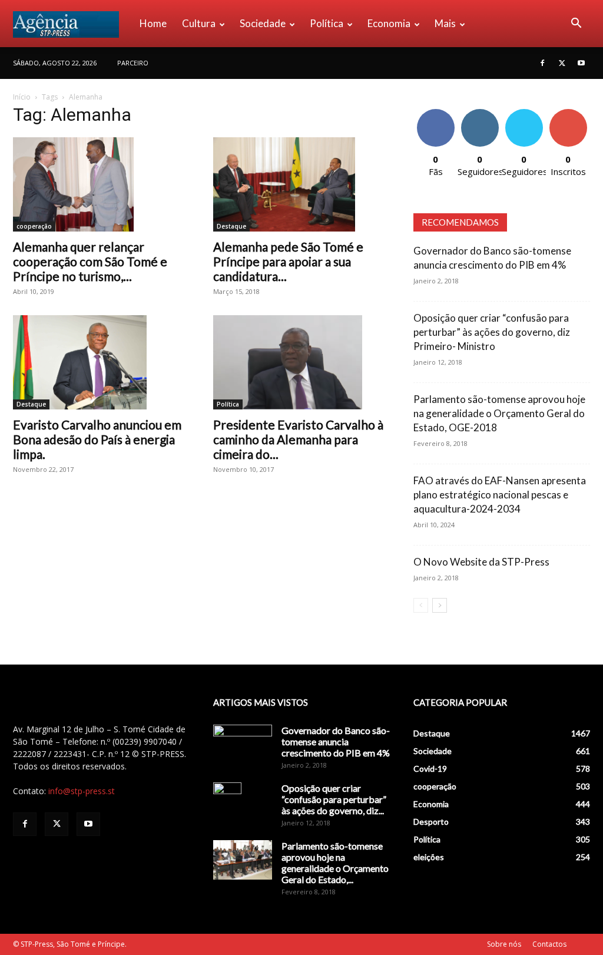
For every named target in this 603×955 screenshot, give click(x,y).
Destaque (231, 226)
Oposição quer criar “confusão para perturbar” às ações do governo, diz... (333, 799)
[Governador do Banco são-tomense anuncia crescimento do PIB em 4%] (242, 745)
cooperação (34, 226)
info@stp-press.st (81, 791)
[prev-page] (420, 605)
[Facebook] (542, 63)
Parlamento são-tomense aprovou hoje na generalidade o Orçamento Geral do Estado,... (335, 862)
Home (153, 23)
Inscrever (568, 113)
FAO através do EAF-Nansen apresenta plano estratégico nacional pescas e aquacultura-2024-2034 (499, 494)
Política (326, 23)
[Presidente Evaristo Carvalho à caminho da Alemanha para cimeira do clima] (301, 362)
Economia (388, 23)
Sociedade (263, 23)
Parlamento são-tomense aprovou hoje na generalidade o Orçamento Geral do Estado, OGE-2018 (499, 413)
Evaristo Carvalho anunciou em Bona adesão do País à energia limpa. (97, 439)
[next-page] (439, 605)
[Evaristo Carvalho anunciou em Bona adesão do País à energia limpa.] (101, 362)
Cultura (199, 23)
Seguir (479, 113)
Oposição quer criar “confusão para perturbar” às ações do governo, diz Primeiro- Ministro (491, 332)
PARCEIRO (132, 62)
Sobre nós (504, 944)
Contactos (549, 944)
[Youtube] (581, 63)
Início (22, 97)
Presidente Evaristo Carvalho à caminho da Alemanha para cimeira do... (298, 439)
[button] (576, 24)
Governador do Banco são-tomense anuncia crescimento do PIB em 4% (335, 741)
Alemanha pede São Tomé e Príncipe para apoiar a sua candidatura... (288, 261)
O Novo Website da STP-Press (481, 562)
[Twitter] (562, 63)
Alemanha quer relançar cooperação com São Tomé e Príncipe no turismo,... (90, 261)
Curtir (436, 113)
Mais (445, 23)
